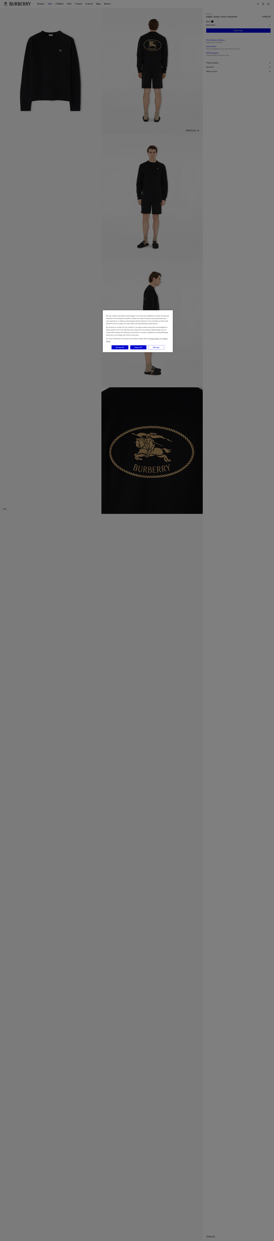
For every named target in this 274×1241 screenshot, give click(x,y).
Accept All (120, 347)
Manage (156, 347)
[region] (138, 331)
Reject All (138, 347)
